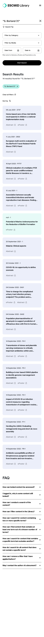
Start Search (22, 63)
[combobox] (22, 35)
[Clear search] (40, 21)
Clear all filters (8, 95)
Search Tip (9, 27)
